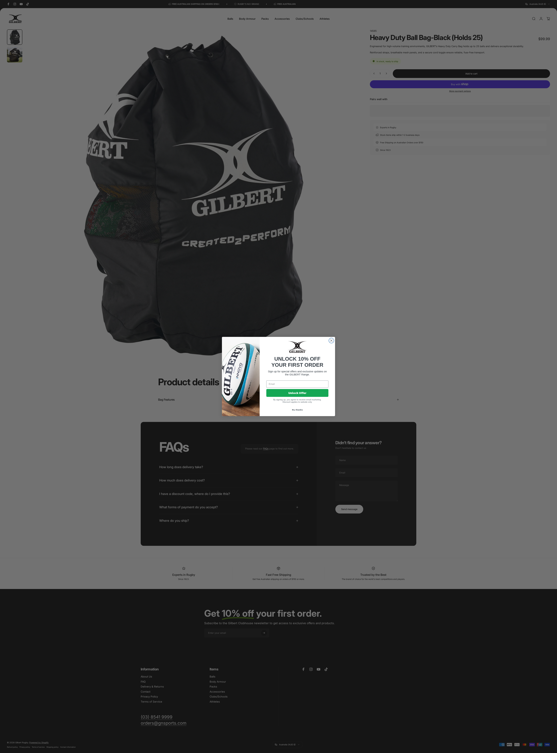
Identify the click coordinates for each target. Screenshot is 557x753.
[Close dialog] (331, 340)
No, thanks (297, 409)
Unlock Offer (297, 393)
